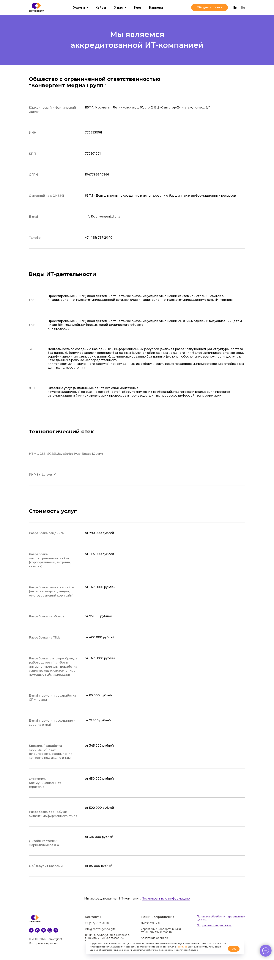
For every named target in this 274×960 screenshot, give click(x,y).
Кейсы (100, 7)
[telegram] (31, 930)
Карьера (156, 7)
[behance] (55, 930)
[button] (209, 7)
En (235, 7)
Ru (243, 7)
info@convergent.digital (100, 929)
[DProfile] (49, 930)
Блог (137, 7)
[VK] (43, 930)
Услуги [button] (79, 7)
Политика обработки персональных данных (221, 918)
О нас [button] (119, 7)
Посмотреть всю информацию (166, 898)
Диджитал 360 (150, 923)
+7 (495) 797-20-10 (97, 923)
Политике (182, 946)
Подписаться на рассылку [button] (214, 925)
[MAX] (37, 930)
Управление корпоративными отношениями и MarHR (161, 930)
